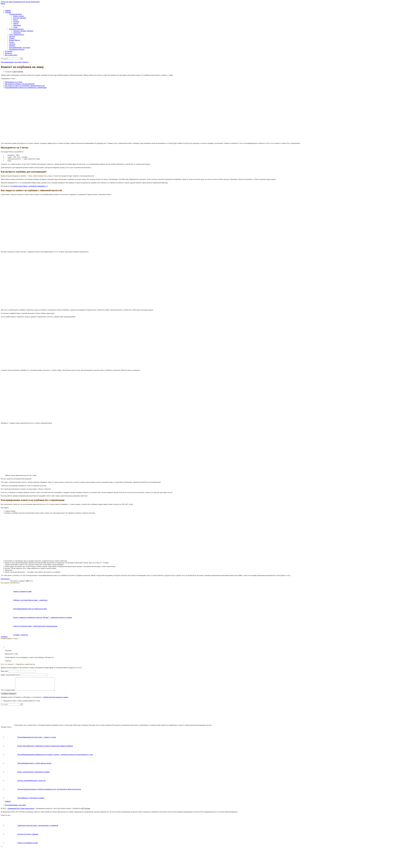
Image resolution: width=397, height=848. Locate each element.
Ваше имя (4, 671)
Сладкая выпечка (15, 14)
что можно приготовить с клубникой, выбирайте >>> (29, 186)
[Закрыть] (1, 846)
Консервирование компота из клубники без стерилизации (26, 87)
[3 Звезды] (5, 580)
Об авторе (8, 51)
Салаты (11, 38)
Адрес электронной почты (10, 675)
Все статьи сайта (11, 55)
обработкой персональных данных (55, 697)
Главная (8, 10)
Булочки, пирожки (19, 18)
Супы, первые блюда (16, 35)
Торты (15, 27)
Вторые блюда (14, 40)
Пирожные (17, 25)
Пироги (15, 23)
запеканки (17, 33)
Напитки (12, 46)
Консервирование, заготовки (19, 48)
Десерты (12, 44)
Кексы (15, 20)
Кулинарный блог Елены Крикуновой (21, 808)
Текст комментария (8, 690)
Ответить (8, 661)
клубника (4, 637)
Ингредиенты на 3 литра (13, 82)
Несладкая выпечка (16, 29)
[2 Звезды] (3, 580)
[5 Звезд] (9, 580)
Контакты (8, 53)
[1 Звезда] (2, 580)
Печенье (16, 22)
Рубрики (8, 12)
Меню (3, 4)
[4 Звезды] (7, 580)
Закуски (12, 36)
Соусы (11, 42)
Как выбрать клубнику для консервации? (20, 84)
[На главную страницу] (198, 2)
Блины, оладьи (18, 16)
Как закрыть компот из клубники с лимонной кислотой (25, 86)
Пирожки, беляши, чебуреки (23, 31)
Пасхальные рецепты (16, 49)
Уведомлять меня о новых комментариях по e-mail (21, 701)
